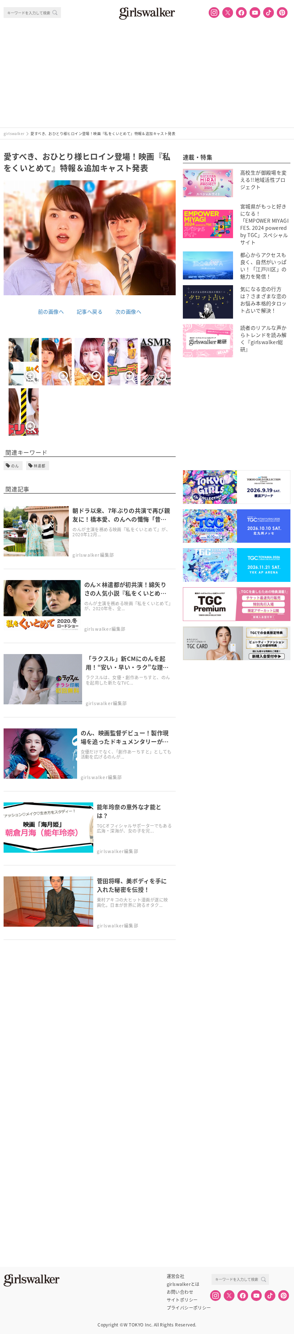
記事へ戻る (90, 311)
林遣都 (40, 465)
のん (15, 465)
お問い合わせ (180, 1292)
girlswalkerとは (183, 1284)
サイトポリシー (182, 1300)
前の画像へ (51, 311)
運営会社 (176, 1276)
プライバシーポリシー (189, 1308)
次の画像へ (128, 311)
